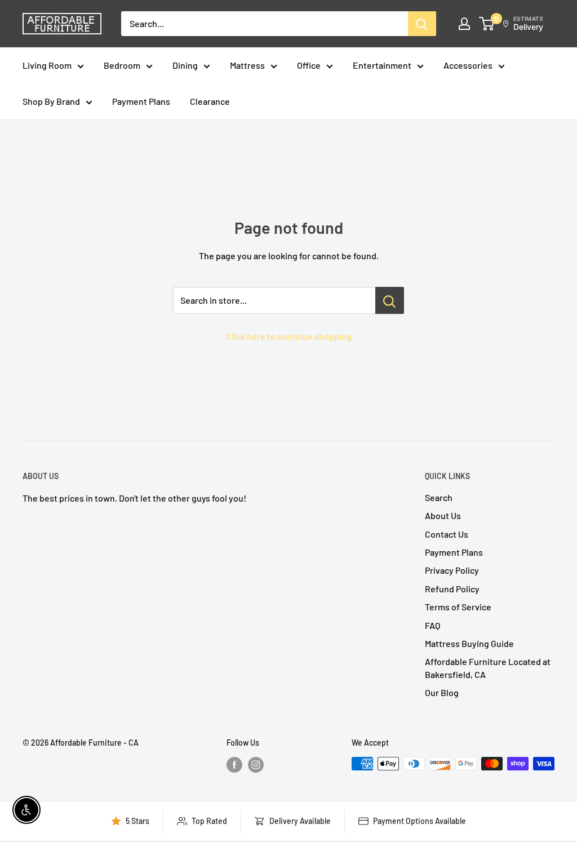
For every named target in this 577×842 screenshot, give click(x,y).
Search (438, 497)
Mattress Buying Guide (469, 643)
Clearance (210, 101)
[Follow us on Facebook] (234, 765)
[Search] (422, 23)
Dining (185, 65)
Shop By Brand (51, 101)
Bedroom (122, 65)
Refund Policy (452, 588)
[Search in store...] (389, 300)
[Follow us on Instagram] (256, 765)
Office (309, 65)
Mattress (247, 65)
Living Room (47, 65)
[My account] (464, 23)
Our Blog (442, 692)
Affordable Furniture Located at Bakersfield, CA (488, 667)
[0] (487, 23)
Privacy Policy (452, 570)
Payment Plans (141, 101)
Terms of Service (458, 606)
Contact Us (446, 534)
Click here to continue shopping (289, 336)
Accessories (467, 65)
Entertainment (382, 65)
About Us (443, 515)
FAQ (432, 625)
